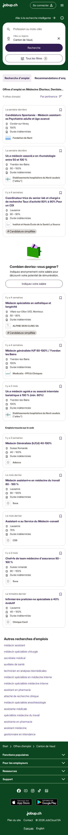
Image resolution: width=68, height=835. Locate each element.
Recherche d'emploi (17, 78)
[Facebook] (19, 791)
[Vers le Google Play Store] (46, 802)
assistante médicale (15, 708)
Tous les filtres (36, 58)
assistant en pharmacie (17, 689)
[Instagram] (33, 791)
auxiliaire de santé (14, 664)
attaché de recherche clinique (21, 696)
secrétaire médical (14, 657)
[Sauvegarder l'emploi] (61, 110)
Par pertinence (48, 96)
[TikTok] (39, 791)
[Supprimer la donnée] (58, 38)
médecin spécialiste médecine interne (26, 683)
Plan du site (14, 820)
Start (5, 746)
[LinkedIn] (46, 791)
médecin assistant (14, 645)
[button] (36, 18)
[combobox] (34, 29)
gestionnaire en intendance (19, 734)
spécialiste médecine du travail (21, 715)
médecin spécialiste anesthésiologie (25, 702)
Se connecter (41, 5)
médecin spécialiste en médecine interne (28, 677)
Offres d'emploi (22, 746)
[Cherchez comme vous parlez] (62, 18)
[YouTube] (26, 791)
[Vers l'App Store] (21, 802)
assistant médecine (15, 727)
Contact (28, 820)
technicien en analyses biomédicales (25, 670)
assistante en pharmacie (18, 721)
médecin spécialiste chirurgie (21, 651)
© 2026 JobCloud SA (48, 820)
